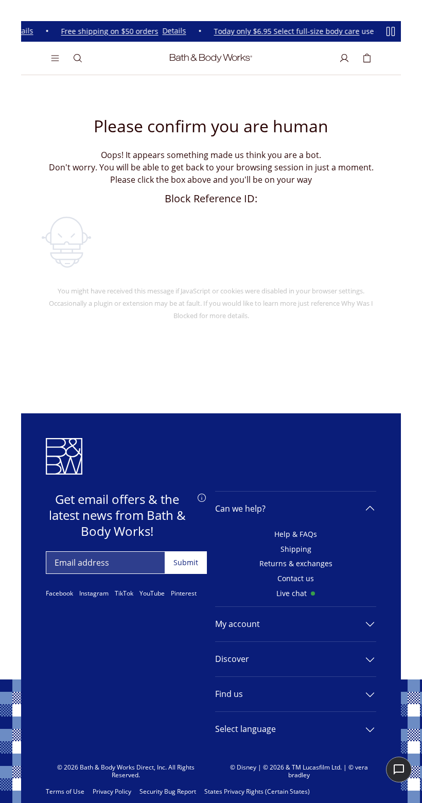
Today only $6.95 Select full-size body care (284, 31)
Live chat (291, 593)
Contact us (295, 578)
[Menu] (55, 58)
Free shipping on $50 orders (107, 31)
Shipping (295, 549)
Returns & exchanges (295, 564)
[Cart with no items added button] (367, 58)
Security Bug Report (167, 792)
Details (172, 31)
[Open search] (77, 58)
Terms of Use (65, 792)
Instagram (94, 593)
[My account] (344, 58)
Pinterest (184, 593)
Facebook (59, 593)
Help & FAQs (295, 534)
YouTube (152, 593)
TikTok (124, 593)
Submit (185, 562)
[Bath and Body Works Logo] (211, 58)
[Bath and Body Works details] (202, 497)
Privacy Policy (112, 792)
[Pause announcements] (390, 31)
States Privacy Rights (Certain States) (257, 792)
